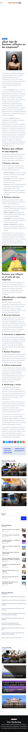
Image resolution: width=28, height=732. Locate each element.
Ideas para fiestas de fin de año (10, 576)
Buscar (4, 514)
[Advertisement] (14, 20)
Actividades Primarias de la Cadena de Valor (8, 450)
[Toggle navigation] (1, 2)
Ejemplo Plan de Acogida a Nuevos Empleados (13, 596)
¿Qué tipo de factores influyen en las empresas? (14, 45)
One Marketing (14, 722)
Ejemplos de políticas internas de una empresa (14, 600)
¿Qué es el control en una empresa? (13, 472)
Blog (5, 702)
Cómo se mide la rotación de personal (11, 637)
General (6, 687)
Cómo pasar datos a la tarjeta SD (10, 535)
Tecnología (6, 673)
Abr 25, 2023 (5, 531)
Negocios (4, 38)
